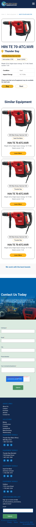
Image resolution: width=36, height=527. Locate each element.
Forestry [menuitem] (5, 426)
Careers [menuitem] (5, 408)
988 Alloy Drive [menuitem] (7, 440)
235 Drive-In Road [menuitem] (8, 471)
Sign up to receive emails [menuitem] (10, 500)
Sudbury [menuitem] (5, 484)
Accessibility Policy (28, 524)
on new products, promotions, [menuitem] (12, 502)
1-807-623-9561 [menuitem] (8, 442)
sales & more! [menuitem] (7, 504)
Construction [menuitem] (7, 424)
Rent (21, 86)
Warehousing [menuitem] (7, 432)
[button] (10, 4)
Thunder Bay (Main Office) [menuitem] (10, 438)
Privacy (9, 522)
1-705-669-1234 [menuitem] (8, 488)
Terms (16, 522)
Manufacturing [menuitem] (7, 430)
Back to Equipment (11, 14)
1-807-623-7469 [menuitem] (8, 457)
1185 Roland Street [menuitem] (8, 455)
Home (2, 14)
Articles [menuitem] (5, 412)
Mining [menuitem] (5, 422)
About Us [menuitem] (5, 406)
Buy (7, 86)
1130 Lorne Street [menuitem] (8, 486)
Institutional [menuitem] (6, 428)
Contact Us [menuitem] (6, 414)
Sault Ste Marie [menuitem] (7, 469)
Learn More (18, 153)
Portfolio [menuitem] (5, 410)
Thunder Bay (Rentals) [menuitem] (9, 453)
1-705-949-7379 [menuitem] (8, 473)
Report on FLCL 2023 (26, 522)
